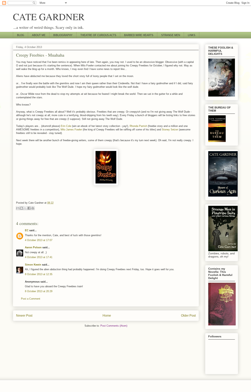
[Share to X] (25, 208)
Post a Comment (30, 298)
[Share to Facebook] (29, 208)
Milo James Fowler (71, 129)
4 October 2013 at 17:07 (38, 240)
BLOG (20, 35)
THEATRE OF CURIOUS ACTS (98, 35)
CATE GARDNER (49, 16)
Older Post (188, 315)
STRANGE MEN (170, 35)
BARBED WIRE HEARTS (138, 35)
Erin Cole (66, 126)
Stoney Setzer (170, 129)
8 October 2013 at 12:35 (38, 274)
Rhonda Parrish (138, 126)
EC (26, 230)
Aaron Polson (33, 247)
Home (107, 315)
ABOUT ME (38, 35)
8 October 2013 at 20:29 (38, 291)
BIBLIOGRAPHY (63, 35)
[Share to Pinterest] (33, 208)
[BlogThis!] (22, 208)
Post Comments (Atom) (113, 325)
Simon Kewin (33, 264)
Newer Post (24, 315)
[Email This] (18, 208)
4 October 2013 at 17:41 (38, 257)
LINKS (191, 35)
